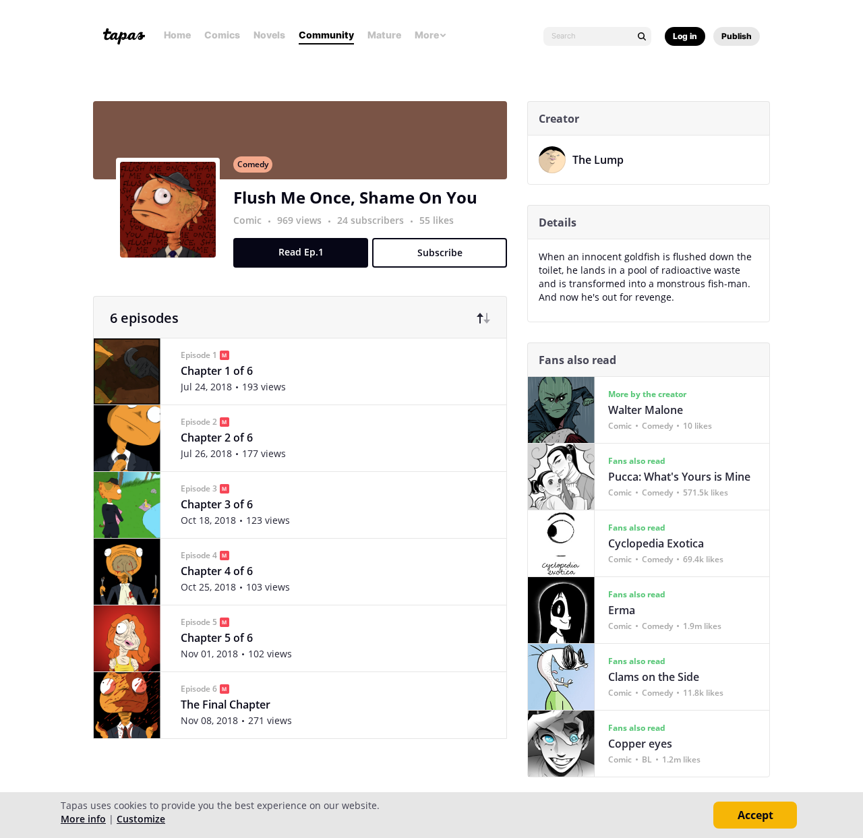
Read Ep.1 (301, 251)
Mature (384, 34)
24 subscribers (372, 220)
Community (326, 34)
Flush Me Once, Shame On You (355, 197)
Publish (736, 36)
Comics (222, 34)
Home (177, 34)
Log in (685, 36)
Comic (247, 220)
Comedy (252, 164)
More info (83, 818)
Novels (269, 34)
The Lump (598, 160)
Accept (755, 815)
